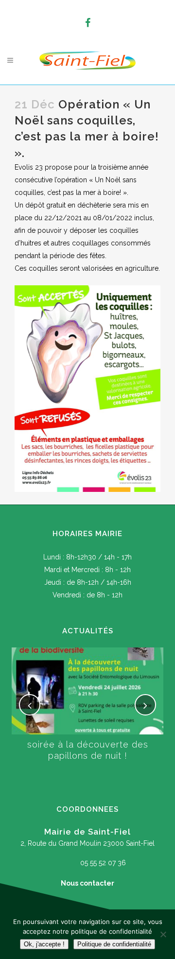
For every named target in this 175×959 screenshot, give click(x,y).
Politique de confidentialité (114, 944)
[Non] (163, 934)
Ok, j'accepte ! (44, 944)
